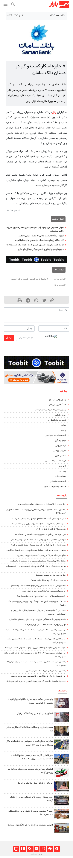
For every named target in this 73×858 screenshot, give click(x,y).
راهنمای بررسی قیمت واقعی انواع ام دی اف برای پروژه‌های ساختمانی (37, 619)
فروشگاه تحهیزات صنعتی (55, 461)
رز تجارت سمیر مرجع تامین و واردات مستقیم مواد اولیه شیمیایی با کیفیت (36, 550)
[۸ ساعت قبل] (61, 759)
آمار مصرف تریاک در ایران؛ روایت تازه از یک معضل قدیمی (42, 504)
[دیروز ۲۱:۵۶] (61, 828)
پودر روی (62, 471)
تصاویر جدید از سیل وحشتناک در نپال (35, 713)
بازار (54, 112)
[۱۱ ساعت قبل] (61, 744)
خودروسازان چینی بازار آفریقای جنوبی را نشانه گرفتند (31, 799)
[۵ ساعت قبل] (61, 800)
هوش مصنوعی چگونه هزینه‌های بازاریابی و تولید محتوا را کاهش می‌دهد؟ (35, 647)
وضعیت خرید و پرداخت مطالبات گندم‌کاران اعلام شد (30, 729)
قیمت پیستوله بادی (58, 481)
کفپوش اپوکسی (59, 450)
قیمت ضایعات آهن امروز (55, 435)
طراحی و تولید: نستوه (36, 854)
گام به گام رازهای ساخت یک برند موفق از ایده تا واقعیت (39, 240)
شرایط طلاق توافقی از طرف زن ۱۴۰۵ (51, 529)
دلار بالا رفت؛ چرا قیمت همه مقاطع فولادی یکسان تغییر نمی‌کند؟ (39, 518)
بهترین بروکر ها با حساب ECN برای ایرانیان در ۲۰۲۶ (45, 624)
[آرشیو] (23, 849)
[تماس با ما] (50, 849)
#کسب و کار (60, 285)
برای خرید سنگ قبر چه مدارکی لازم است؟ (48, 580)
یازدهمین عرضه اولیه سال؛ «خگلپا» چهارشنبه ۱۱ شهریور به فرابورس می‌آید (30, 701)
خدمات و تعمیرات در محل (55, 486)
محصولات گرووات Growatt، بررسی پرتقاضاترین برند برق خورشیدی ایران (36, 681)
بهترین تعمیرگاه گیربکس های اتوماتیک (50, 409)
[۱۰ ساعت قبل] (61, 731)
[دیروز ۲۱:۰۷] (61, 717)
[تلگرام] (36, 849)
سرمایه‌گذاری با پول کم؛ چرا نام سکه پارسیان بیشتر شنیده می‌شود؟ (38, 545)
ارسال (9, 338)
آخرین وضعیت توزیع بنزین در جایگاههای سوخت (30, 825)
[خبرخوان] (29, 849)
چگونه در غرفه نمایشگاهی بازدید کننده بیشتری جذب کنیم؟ (41, 555)
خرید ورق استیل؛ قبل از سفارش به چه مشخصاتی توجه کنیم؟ (40, 534)
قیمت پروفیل (60, 445)
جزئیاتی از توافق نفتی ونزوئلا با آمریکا (35, 783)
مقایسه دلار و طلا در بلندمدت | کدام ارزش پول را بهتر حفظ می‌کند (39, 523)
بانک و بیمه (60, 15)
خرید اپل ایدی (60, 415)
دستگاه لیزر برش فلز (57, 404)
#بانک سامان (59, 279)
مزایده (63, 425)
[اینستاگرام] (43, 849)
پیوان (63, 430)
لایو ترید (62, 466)
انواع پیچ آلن (60, 440)
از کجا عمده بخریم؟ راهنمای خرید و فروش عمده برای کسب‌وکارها (35, 245)
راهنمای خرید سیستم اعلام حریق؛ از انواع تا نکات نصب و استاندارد (38, 585)
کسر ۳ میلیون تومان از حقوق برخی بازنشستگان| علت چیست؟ (30, 812)
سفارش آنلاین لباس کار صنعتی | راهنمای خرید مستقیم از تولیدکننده (38, 561)
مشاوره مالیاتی (60, 476)
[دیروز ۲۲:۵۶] (61, 703)
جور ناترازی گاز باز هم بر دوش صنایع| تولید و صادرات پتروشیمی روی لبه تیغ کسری (32, 757)
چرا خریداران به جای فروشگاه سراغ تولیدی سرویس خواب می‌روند (38, 676)
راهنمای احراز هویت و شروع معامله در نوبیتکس (46, 670)
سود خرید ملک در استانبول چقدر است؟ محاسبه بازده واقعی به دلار (38, 539)
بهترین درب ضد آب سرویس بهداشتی (50, 575)
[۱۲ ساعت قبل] (61, 786)
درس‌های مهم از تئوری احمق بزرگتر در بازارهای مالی (41, 249)
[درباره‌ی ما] (56, 849)
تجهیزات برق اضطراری (57, 420)
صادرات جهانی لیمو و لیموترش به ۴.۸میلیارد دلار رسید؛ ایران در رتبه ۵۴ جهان (29, 743)
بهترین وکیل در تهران (57, 399)
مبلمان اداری (60, 455)
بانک (52, 15)
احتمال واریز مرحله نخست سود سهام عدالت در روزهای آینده (30, 771)
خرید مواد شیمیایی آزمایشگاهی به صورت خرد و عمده (44, 591)
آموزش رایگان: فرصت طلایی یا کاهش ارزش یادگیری (41, 236)
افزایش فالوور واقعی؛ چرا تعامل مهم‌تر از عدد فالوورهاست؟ (41, 596)
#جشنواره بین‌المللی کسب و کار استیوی (29, 279)
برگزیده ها (62, 496)
